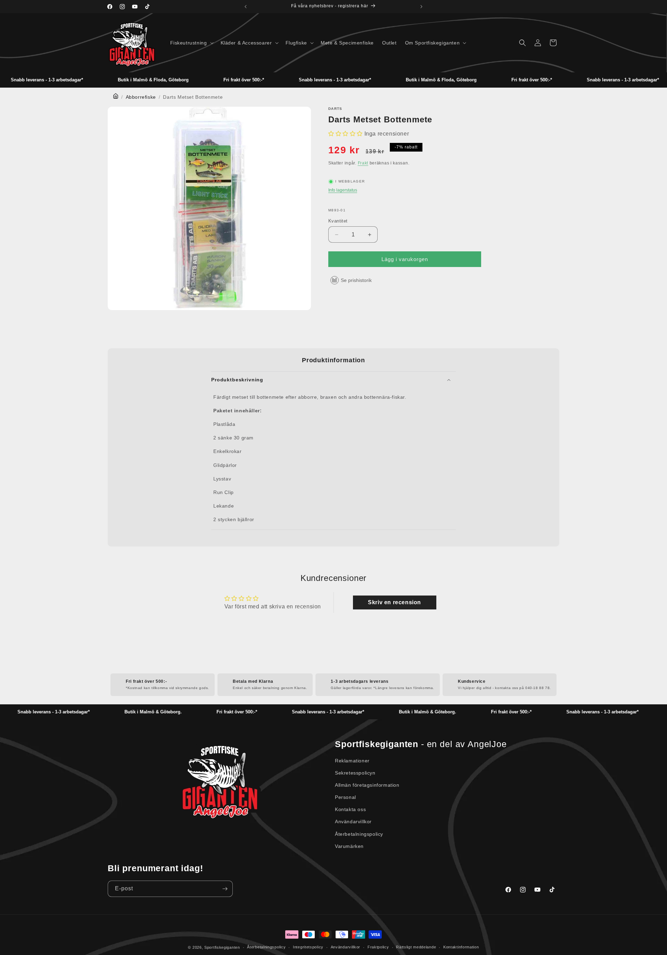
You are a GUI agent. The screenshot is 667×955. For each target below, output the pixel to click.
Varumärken (349, 846)
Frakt (363, 163)
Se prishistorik (356, 280)
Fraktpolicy (378, 947)
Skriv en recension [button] (394, 602)
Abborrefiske (141, 97)
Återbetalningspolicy (359, 834)
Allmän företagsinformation (367, 785)
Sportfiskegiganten (222, 947)
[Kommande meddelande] (421, 6)
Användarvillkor (353, 821)
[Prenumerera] (224, 889)
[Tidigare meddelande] (245, 6)
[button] (191, 42)
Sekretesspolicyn (355, 773)
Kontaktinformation (461, 947)
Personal (345, 797)
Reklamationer (352, 760)
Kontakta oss (350, 809)
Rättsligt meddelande (416, 947)
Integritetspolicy (308, 947)
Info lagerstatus (342, 190)
